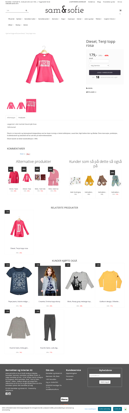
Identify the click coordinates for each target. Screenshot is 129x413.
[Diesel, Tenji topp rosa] (44, 68)
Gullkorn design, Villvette (110, 301)
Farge (12, 33)
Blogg (99, 2)
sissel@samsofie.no (52, 389)
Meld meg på (105, 382)
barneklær (9, 375)
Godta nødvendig (104, 409)
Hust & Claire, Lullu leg (49, 348)
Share (22, 154)
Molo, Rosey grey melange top (79, 301)
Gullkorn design (22, 381)
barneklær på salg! (27, 385)
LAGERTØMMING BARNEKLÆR (77, 2)
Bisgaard (11, 379)
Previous (3, 68)
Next (86, 68)
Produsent (21, 118)
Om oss (120, 2)
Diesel (90, 88)
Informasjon (11, 118)
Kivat (27, 379)
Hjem (7, 33)
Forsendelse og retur (109, 2)
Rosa (17, 33)
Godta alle (117, 409)
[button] (9, 180)
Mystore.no (9, 390)
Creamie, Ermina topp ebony (49, 301)
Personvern (69, 376)
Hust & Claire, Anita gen (19, 348)
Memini (8, 381)
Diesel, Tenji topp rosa (28, 33)
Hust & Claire (34, 379)
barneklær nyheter (11, 385)
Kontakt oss (91, 2)
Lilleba (14, 381)
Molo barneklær (20, 379)
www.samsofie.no (11, 373)
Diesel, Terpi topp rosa (19, 248)
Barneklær (69, 379)
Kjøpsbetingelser (71, 373)
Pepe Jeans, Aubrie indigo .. (19, 301)
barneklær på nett (15, 377)
